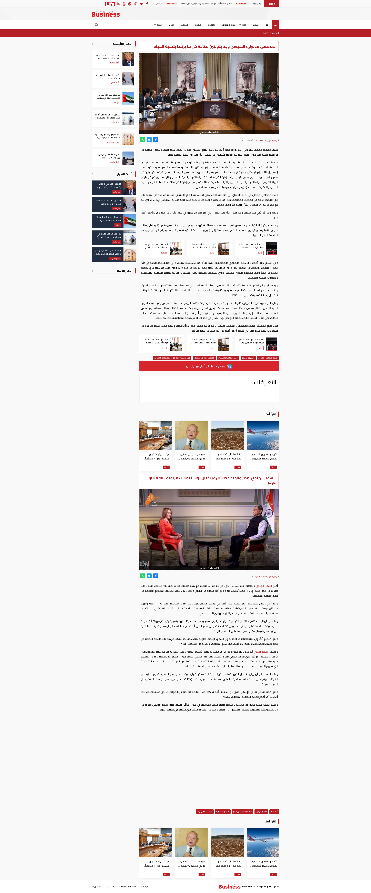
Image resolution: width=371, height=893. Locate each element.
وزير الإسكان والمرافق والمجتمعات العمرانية (172, 358)
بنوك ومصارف (228, 25)
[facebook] (155, 139)
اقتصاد (265, 33)
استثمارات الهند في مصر (242, 811)
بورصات (211, 25)
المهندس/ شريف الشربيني (204, 358)
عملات (198, 25)
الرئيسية (275, 33)
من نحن (110, 886)
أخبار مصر (274, 811)
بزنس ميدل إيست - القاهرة (266, 140)
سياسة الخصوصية (127, 886)
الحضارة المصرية (222, 811)
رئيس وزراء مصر (248, 358)
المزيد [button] (171, 25)
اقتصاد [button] (256, 25)
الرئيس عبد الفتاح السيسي (228, 358)
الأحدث (184, 25)
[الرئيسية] (267, 25)
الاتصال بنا (96, 886)
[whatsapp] (142, 139)
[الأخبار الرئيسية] (92, 44)
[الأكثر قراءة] (92, 271)
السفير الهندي (264, 585)
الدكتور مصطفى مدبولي (268, 358)
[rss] (118, 3)
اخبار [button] (244, 25)
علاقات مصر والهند (204, 811)
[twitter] (149, 139)
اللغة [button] (159, 25)
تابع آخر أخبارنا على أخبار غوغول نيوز (206, 366)
